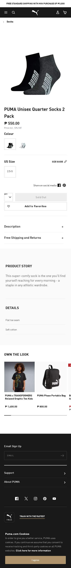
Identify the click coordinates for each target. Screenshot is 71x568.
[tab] (7, 415)
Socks (10, 21)
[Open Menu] (6, 12)
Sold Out (41, 197)
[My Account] (57, 12)
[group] (19, 383)
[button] (6, 12)
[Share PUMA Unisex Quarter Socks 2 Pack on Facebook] (59, 185)
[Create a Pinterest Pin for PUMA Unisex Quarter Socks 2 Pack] (64, 185)
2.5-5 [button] (10, 171)
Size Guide (57, 161)
